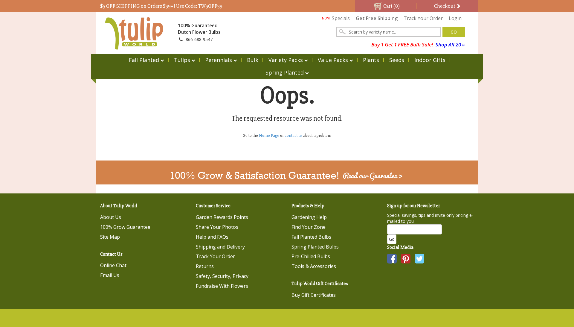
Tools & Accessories (313, 266)
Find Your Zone (308, 227)
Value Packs (333, 59)
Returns (205, 266)
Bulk (252, 59)
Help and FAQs (212, 237)
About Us (110, 217)
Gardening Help (309, 217)
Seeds (396, 59)
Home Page (269, 135)
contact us (293, 135)
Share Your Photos (217, 227)
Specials (336, 18)
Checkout (445, 6)
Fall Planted (144, 59)
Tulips (182, 59)
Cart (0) (391, 6)
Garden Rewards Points (222, 217)
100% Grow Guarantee (125, 227)
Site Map (110, 237)
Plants (371, 59)
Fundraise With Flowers (222, 286)
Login (455, 18)
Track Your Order (423, 18)
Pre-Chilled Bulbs (310, 256)
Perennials (218, 59)
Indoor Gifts (429, 59)
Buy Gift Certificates (313, 295)
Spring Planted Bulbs (315, 246)
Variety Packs (285, 59)
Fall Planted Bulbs (311, 237)
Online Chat (113, 265)
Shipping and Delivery (220, 246)
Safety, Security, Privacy (222, 276)
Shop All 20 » (450, 44)
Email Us (109, 275)
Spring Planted (284, 72)
